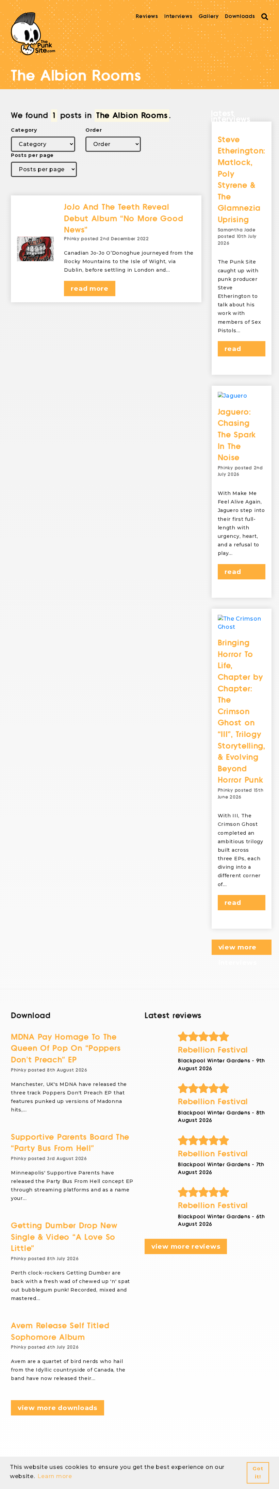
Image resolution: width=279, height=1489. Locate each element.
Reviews (147, 16)
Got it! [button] (257, 1473)
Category (24, 130)
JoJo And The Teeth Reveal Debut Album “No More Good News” (123, 219)
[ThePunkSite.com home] (33, 33)
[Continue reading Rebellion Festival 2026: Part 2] (223, 1140)
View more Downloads (57, 1408)
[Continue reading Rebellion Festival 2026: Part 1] (223, 1192)
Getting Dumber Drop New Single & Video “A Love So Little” (64, 1237)
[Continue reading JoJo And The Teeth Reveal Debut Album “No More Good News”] (35, 249)
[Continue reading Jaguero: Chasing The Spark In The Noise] (242, 396)
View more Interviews (237, 949)
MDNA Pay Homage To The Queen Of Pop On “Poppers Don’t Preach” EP (65, 1048)
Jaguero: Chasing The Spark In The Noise (237, 434)
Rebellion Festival (213, 1050)
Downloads (240, 16)
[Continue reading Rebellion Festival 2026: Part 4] (223, 1036)
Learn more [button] (54, 1476)
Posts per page (32, 155)
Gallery (209, 16)
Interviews (178, 16)
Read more (89, 288)
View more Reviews (185, 1246)
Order (93, 130)
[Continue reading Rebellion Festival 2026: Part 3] (223, 1088)
